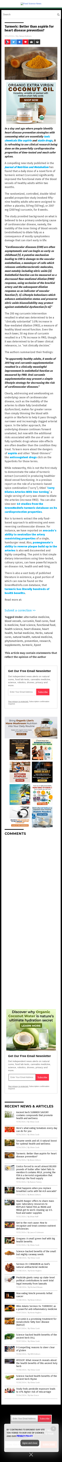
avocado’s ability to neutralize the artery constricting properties (30, 534)
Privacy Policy (25, 1436)
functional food (46, 625)
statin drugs (45, 140)
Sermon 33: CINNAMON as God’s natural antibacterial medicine (33, 1265)
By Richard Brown (35, 1287)
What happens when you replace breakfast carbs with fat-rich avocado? (36, 1190)
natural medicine (41, 637)
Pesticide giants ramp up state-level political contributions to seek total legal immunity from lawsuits (35, 1280)
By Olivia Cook (33, 1122)
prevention (31, 641)
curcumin (28, 621)
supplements (13, 645)
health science (13, 629)
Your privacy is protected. (18, 701)
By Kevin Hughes (34, 1271)
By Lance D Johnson (36, 1232)
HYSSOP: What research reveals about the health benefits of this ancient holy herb (36, 1363)
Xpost (37, 645)
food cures (41, 621)
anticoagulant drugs (23, 457)
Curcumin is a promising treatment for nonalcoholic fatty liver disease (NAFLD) (36, 1322)
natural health (21, 637)
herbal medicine (24, 633)
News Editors (25, 36)
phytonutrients (14, 641)
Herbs (39, 633)
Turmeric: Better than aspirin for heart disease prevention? (36, 1155)
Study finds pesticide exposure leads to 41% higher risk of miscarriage (35, 1390)
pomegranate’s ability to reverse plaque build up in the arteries (31, 546)
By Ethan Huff (33, 1217)
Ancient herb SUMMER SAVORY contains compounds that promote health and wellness (34, 1115)
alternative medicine (36, 617)
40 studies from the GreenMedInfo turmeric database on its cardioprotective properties (31, 507)
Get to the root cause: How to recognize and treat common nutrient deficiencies (36, 1225)
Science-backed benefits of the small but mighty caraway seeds (36, 1253)
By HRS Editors (34, 1354)
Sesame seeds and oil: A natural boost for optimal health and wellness (36, 1142)
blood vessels (13, 621)
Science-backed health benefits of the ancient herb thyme (36, 1377)
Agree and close (29, 1443)
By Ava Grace (33, 1395)
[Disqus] (31, 879)
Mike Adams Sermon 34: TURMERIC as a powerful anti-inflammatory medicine (36, 1308)
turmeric (27, 645)
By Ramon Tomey (34, 1182)
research (44, 641)
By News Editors (34, 1160)
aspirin (12, 453)
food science (27, 625)
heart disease (32, 629)
